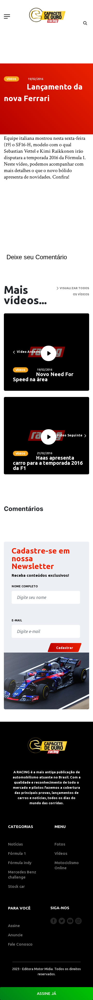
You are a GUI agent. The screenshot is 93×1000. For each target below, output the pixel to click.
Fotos (60, 844)
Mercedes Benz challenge (22, 874)
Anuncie (15, 935)
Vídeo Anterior (29, 351)
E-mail (17, 620)
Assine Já (46, 993)
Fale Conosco (20, 944)
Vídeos (11, 78)
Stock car (16, 886)
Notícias (15, 844)
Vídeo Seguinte (70, 435)
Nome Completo (25, 586)
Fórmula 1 (17, 853)
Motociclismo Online (67, 865)
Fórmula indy (20, 862)
